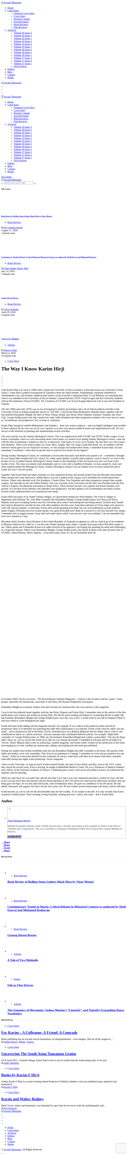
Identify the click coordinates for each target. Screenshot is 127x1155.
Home (10, 8)
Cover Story (20, 16)
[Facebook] (2, 85)
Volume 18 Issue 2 (23, 52)
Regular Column (22, 19)
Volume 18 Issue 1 (23, 55)
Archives (11, 30)
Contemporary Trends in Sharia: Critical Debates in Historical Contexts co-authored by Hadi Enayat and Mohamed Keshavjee (48, 257)
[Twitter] (2, 88)
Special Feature (21, 21)
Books (10, 77)
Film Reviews (20, 27)
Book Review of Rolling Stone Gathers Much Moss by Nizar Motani (26, 216)
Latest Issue (13, 10)
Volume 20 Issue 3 (23, 33)
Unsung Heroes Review (9, 298)
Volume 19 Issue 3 (23, 41)
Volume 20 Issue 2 (23, 35)
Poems (17, 979)
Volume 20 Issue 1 (23, 38)
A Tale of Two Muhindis (10, 339)
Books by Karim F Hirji (20, 1075)
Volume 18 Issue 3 (23, 49)
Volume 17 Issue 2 (23, 60)
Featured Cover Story (24, 13)
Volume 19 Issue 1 (23, 47)
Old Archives (20, 66)
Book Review (14, 222)
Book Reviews (21, 24)
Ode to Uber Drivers (20, 985)
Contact (11, 74)
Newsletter (6, 177)
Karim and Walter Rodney (22, 1099)
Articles (11, 345)
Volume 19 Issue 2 (23, 44)
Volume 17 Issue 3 (23, 58)
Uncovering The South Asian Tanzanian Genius (38, 1054)
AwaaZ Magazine (12, 1149)
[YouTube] (2, 91)
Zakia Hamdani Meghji (19, 820)
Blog (9, 72)
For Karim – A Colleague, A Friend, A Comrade (39, 1032)
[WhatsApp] (2, 94)
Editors (10, 69)
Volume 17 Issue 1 (23, 63)
